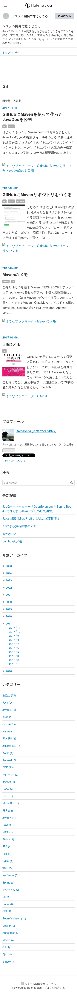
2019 (9, 609)
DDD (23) (8, 767)
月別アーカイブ (14, 555)
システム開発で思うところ (30, 16)
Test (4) (7, 853)
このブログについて (14, 460)
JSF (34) (7, 810)
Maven (11, 126)
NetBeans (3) (10, 875)
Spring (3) (8, 882)
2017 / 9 (14, 635)
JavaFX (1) (9, 818)
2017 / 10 (14, 631)
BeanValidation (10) (14, 918)
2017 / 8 (14, 639)
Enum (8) (8, 904)
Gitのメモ (11, 344)
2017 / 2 (14, 660)
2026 (9, 566)
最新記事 (9, 495)
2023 (9, 580)
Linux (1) (7, 796)
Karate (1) (8, 731)
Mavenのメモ (15, 274)
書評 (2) (7, 868)
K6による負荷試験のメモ (19, 526)
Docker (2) (8, 925)
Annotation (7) (10, 933)
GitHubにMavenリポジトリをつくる (37, 194)
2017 (9, 623)
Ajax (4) (7, 954)
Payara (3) (8, 825)
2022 (9, 587)
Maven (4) (8, 940)
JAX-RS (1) (9, 738)
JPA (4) (6, 846)
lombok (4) (8, 961)
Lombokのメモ (12, 541)
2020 (9, 602)
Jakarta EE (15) (11, 746)
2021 (9, 594)
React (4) (7, 789)
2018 (9, 616)
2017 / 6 (14, 647)
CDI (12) (7, 911)
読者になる (64, 15)
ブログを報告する (54, 987)
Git (4, 126)
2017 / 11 (14, 627)
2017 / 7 (14, 644)
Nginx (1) (7, 861)
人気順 (17, 100)
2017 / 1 (14, 664)
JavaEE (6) (9, 710)
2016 (9, 671)
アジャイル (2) (11, 889)
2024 (9, 573)
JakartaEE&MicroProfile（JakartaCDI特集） (31, 518)
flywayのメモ (11, 533)
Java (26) (8, 702)
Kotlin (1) (7, 753)
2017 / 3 (14, 656)
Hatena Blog (34, 987)
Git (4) (6, 947)
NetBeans (20, 201)
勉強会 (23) (9, 695)
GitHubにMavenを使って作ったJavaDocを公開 (32, 116)
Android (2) (9, 760)
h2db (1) (7, 717)
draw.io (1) (8, 781)
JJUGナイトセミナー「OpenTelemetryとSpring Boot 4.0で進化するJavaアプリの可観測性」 (37, 508)
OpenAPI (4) (10, 724)
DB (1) (6, 897)
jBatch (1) (8, 839)
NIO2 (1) (7, 832)
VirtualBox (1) (10, 803)
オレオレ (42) (10, 774)
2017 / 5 (14, 652)
